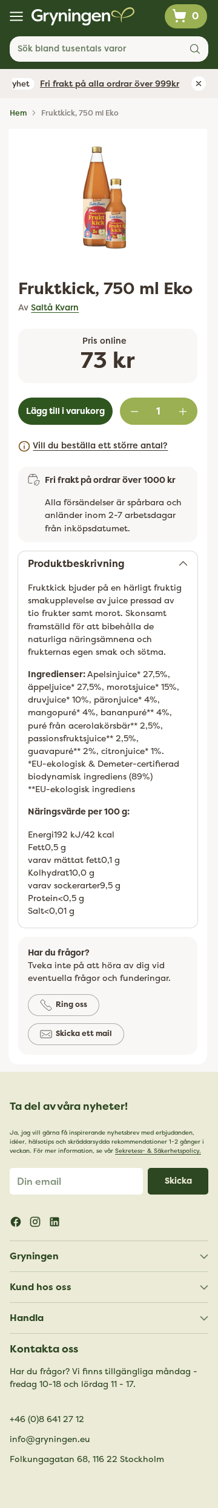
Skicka (178, 1181)
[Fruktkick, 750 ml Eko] (104, 197)
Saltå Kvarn (55, 308)
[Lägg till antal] (183, 411)
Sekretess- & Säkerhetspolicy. (158, 1151)
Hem (18, 113)
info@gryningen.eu (50, 1439)
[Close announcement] (198, 83)
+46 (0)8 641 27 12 (47, 1419)
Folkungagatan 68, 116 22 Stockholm (87, 1459)
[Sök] (195, 49)
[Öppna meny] (16, 16)
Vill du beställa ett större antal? (100, 446)
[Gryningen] (82, 16)
